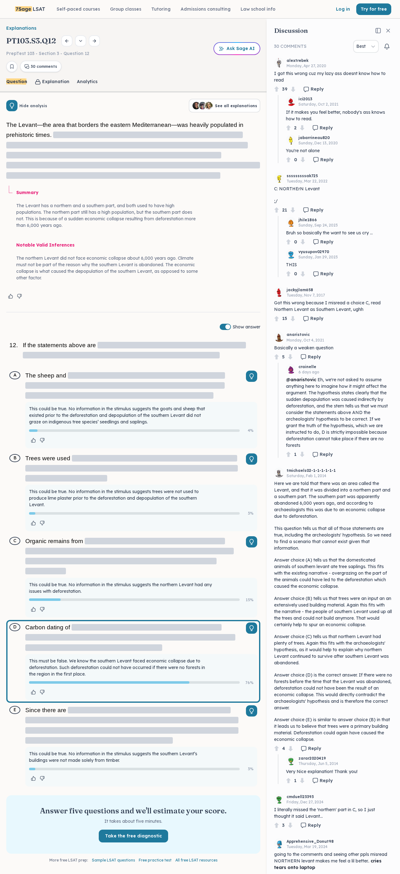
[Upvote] (276, 89)
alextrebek (297, 60)
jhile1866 (307, 219)
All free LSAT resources (196, 860)
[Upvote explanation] (10, 296)
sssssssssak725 (302, 175)
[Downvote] (293, 89)
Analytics (87, 81)
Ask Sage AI (241, 48)
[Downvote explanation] (19, 296)
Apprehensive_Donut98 (310, 841)
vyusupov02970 (313, 251)
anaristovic (298, 334)
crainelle (307, 366)
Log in (343, 9)
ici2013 (305, 99)
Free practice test (155, 860)
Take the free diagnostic (133, 836)
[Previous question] (66, 41)
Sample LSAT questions (113, 860)
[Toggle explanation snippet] (251, 376)
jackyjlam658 (300, 289)
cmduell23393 (300, 796)
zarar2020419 (312, 758)
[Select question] (80, 41)
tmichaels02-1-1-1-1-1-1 (311, 470)
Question (16, 81)
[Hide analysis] (12, 105)
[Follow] (386, 46)
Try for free (374, 9)
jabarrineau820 (314, 137)
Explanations (21, 28)
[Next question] (94, 41)
